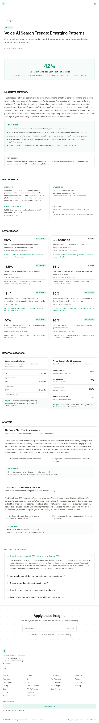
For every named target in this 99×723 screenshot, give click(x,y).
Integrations (7, 682)
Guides (29, 682)
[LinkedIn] (5, 668)
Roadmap (78, 682)
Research (30, 692)
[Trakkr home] (3, 3)
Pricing (5, 686)
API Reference (32, 689)
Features (6, 679)
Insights (10, 21)
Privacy (33, 720)
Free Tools (7, 692)
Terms (41, 720)
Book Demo (55, 689)
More (5, 696)
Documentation (33, 686)
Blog (29, 679)
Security (78, 686)
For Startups (55, 686)
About (77, 679)
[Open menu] (94, 3)
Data (5, 689)
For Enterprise (56, 682)
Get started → (49, 706)
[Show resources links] (36, 695)
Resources (31, 696)
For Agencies (56, 679)
